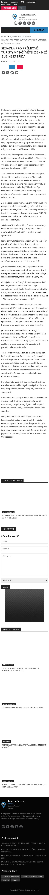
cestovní (16, 880)
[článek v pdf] (20, 67)
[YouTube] (15, 23)
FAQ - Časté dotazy (28, 2)
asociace (6, 880)
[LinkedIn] (29, 23)
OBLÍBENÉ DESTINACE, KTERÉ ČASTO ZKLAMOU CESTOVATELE (23, 850)
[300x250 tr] (24, 457)
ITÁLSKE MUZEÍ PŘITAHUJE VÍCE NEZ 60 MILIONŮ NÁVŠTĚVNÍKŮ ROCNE (23, 844)
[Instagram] (33, 23)
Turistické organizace (11, 876)
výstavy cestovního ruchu (32, 876)
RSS (15, 4)
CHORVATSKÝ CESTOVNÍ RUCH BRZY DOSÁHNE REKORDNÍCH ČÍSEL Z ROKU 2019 (22, 863)
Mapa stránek (6, 4)
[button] (22, 8)
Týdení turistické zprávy (20, 36)
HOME (4, 36)
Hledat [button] (40, 30)
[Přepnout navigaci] (4, 30)
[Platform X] (24, 23)
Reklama (4, 2)
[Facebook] (20, 23)
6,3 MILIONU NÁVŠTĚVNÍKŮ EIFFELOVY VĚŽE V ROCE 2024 (24, 857)
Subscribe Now (9, 8)
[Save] (17, 73)
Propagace (14, 2)
